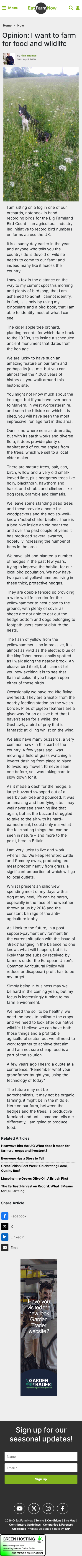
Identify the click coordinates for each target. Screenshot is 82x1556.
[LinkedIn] (5, 1237)
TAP (67, 1528)
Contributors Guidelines (25, 1524)
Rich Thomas (28, 55)
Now (20, 25)
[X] (5, 1226)
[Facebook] (5, 1216)
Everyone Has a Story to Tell (22, 1158)
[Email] (5, 1247)
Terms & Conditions (49, 1520)
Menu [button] (12, 7)
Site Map (70, 1520)
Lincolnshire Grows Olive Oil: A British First (34, 1178)
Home (7, 25)
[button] (71, 8)
